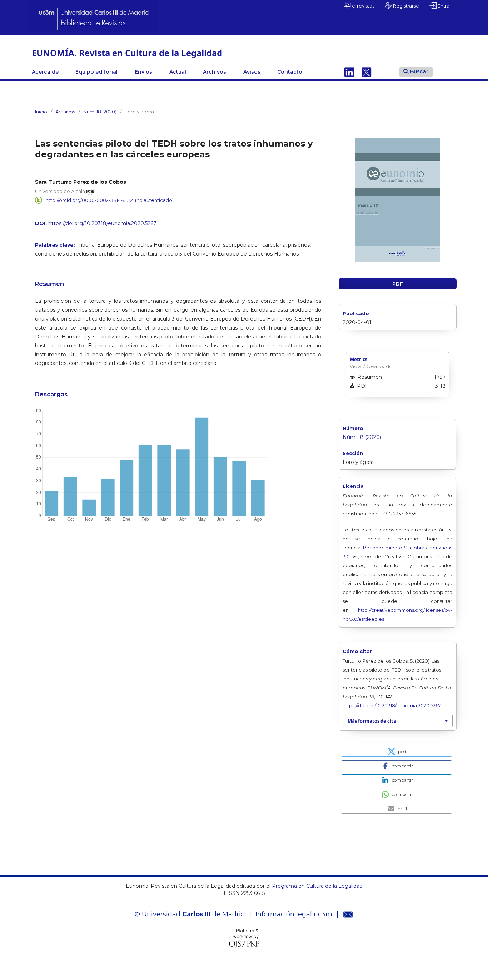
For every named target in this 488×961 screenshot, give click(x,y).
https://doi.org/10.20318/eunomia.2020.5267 (102, 223)
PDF (397, 284)
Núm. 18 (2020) (99, 111)
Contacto (289, 72)
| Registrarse (401, 6)
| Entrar (439, 6)
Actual (177, 72)
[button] (396, 751)
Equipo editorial (96, 72)
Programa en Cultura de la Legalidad (316, 886)
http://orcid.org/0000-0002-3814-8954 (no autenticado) (110, 200)
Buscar (419, 71)
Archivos (214, 72)
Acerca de (45, 72)
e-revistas (362, 6)
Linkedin (349, 72)
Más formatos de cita (372, 721)
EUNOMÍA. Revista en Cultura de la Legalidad (127, 53)
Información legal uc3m (293, 914)
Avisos (251, 72)
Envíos (143, 72)
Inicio (41, 111)
